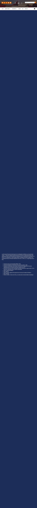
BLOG (22, 8)
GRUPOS (20, 8)
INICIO (3, 8)
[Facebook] (2, 3)
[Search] (35, 2)
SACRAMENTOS (14, 8)
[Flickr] (10, 3)
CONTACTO (26, 8)
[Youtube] (8, 3)
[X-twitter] (6, 3)
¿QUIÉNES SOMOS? (7, 8)
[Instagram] (4, 3)
